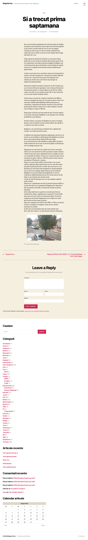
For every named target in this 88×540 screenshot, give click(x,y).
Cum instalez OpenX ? (16, 492)
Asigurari (6, 348)
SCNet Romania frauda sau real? (24, 478)
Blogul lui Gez (8, 3)
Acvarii (5, 346)
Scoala (5, 423)
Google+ (7, 381)
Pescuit (5, 413)
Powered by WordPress (23, 536)
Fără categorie (8, 365)
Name (26, 291)
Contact (76, 3)
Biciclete (6, 355)
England (5, 360)
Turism (5, 430)
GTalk (6, 383)
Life (44, 13)
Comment (27, 278)
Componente (8, 411)
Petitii (5, 416)
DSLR (6, 372)
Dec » (43, 525)
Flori (4, 367)
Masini (5, 400)
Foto (4, 369)
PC (4, 409)
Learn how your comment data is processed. (37, 311)
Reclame (6, 418)
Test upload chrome (9, 456)
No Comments (54, 31)
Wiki (4, 437)
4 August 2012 (43, 31)
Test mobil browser (9, 467)
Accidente (6, 343)
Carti (4, 358)
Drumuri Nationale (10, 390)
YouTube (6, 442)
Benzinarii (6, 353)
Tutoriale (6, 432)
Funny (5, 374)
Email (46, 291)
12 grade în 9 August (18, 489)
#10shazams (7, 463)
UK (4, 435)
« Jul (5, 525)
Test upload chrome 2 (10, 453)
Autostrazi (7, 388)
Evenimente (7, 362)
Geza (34, 31)
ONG (4, 407)
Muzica (5, 404)
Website (26, 298)
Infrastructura (7, 386)
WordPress (6, 439)
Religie (5, 421)
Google (5, 376)
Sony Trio (6, 460)
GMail (6, 378)
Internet (5, 392)
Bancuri (5, 351)
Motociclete (7, 402)
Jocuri (5, 395)
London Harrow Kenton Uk (32, 244)
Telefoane (6, 428)
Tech (4, 425)
